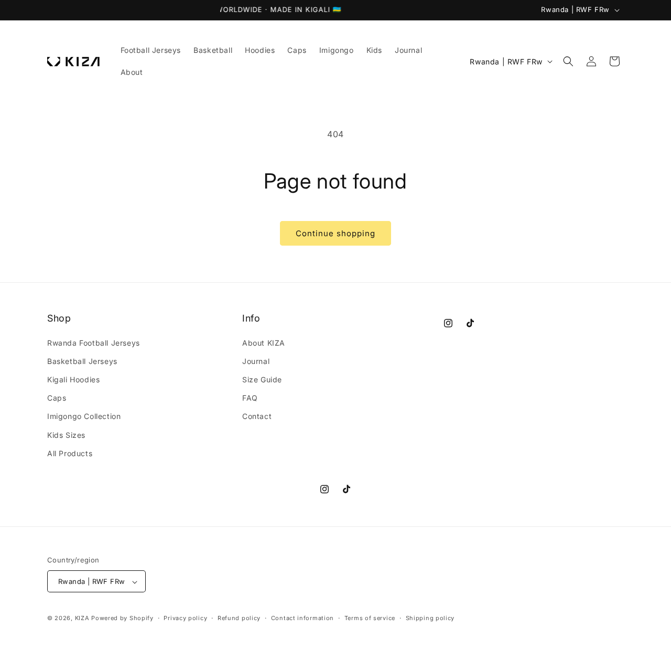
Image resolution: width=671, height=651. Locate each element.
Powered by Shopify (122, 618)
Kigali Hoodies (73, 379)
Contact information (302, 618)
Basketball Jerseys (82, 361)
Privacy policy (185, 618)
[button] (568, 61)
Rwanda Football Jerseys (93, 342)
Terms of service (369, 618)
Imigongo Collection (84, 416)
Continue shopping (335, 233)
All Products (69, 453)
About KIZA (263, 342)
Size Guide (262, 379)
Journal (255, 361)
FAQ (250, 397)
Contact (257, 416)
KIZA (82, 618)
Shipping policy (430, 618)
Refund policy (239, 618)
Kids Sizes (66, 435)
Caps (56, 397)
